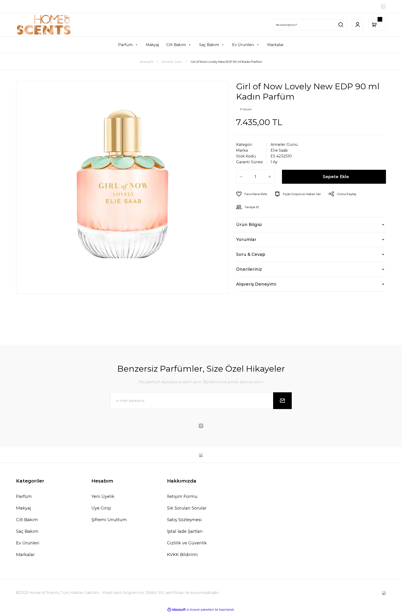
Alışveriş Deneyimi (256, 284)
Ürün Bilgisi (249, 224)
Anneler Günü (284, 144)
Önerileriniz (249, 269)
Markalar (25, 554)
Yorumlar (246, 239)
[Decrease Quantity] (241, 176)
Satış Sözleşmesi (184, 519)
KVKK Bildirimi (182, 554)
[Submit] (282, 400)
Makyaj (23, 508)
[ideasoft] (176, 609)
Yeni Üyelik (102, 496)
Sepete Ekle (336, 176)
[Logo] (43, 24)
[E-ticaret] (200, 610)
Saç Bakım (27, 531)
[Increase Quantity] (269, 176)
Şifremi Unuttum (109, 519)
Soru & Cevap (250, 254)
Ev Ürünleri (27, 543)
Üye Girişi (101, 508)
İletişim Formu (182, 496)
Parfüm (24, 496)
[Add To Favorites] (251, 194)
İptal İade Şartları (185, 531)
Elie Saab (279, 150)
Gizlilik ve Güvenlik (187, 543)
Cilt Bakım (27, 519)
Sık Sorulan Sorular (187, 508)
